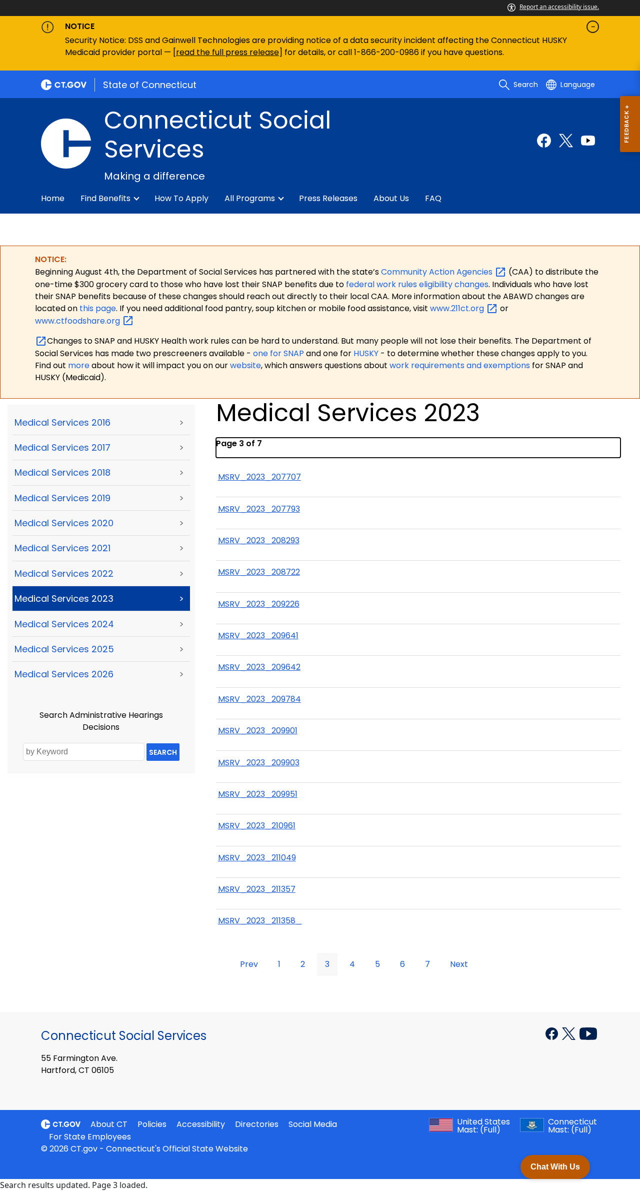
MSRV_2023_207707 (259, 477)
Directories (256, 1124)
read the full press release (227, 52)
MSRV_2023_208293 (259, 540)
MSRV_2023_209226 (259, 604)
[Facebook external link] (544, 141)
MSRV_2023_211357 (257, 889)
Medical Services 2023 (64, 598)
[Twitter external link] (566, 141)
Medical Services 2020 (64, 523)
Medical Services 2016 (62, 422)
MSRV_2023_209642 (259, 667)
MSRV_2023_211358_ (260, 920)
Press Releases (328, 198)
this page (97, 308)
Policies (152, 1124)
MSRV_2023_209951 (258, 794)
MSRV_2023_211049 (257, 857)
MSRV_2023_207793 (259, 509)
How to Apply (181, 198)
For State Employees (90, 1136)
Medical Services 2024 (64, 624)
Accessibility (200, 1124)
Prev (249, 964)
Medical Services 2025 (64, 649)
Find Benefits (105, 198)
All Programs (249, 198)
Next (459, 964)
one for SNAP (278, 353)
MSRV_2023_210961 (257, 825)
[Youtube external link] (588, 141)
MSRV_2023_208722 (259, 572)
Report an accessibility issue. (559, 7)
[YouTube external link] (588, 1032)
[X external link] (570, 1032)
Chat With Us (555, 1166)
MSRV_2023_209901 (258, 730)
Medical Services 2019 (62, 498)
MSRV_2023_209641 (258, 635)
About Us (391, 198)
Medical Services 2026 (64, 674)
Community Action (437, 272)
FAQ (433, 198)
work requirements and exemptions (460, 365)
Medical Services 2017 (62, 447)
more (80, 365)
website (245, 365)
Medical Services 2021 (62, 548)
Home (52, 198)
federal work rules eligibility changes (417, 284)
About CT (109, 1124)
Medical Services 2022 (64, 573)
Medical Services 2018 (62, 472)
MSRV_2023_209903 (259, 762)
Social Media (312, 1124)
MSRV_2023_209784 (259, 699)
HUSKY (367, 353)
